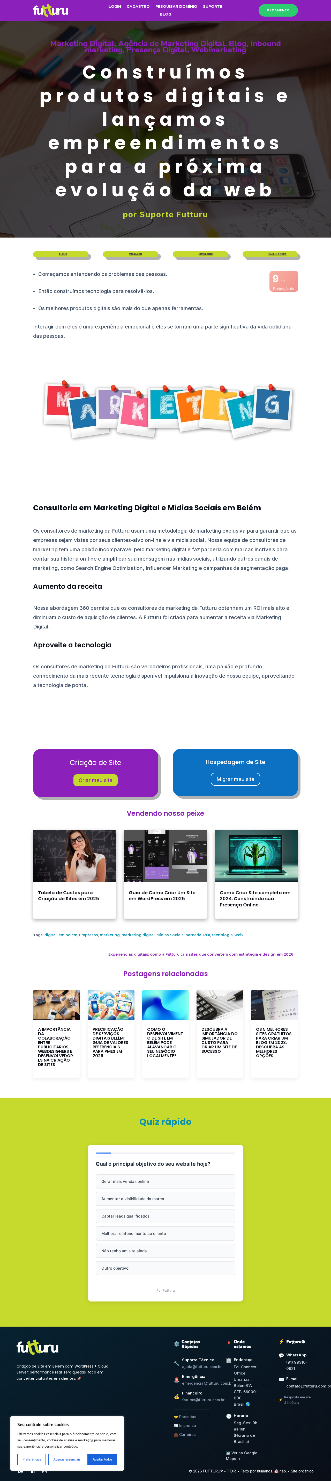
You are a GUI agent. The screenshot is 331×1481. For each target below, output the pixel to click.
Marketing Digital (82, 43)
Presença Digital (156, 50)
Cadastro (138, 7)
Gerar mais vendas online (125, 1181)
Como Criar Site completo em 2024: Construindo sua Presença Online (255, 898)
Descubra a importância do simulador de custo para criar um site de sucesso (219, 1040)
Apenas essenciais (66, 1459)
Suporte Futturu (174, 214)
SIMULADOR (206, 254)
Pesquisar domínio (176, 7)
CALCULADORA (277, 254)
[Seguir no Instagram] (44, 1471)
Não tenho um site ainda (124, 1250)
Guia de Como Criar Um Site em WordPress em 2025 (162, 895)
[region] (67, 1443)
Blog (165, 14)
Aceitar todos (102, 1459)
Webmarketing (218, 50)
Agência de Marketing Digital (171, 43)
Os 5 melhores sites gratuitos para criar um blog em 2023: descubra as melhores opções (274, 1042)
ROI (206, 935)
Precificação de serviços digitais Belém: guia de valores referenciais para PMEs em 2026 (110, 1042)
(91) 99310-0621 (296, 1365)
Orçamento (278, 10)
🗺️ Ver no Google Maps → (241, 1456)
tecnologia (222, 935)
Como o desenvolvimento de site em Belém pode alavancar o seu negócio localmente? (165, 1042)
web (239, 935)
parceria (193, 935)
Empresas (88, 935)
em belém (67, 935)
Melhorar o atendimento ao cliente (133, 1233)
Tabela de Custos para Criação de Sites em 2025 (68, 895)
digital (50, 935)
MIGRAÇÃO (135, 254)
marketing (110, 935)
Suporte (212, 7)
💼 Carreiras (185, 1434)
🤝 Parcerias (185, 1416)
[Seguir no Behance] (21, 1471)
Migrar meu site (235, 779)
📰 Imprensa (185, 1425)
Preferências (31, 1459)
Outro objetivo (115, 1268)
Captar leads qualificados (125, 1216)
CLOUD (63, 254)
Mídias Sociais (170, 935)
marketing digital (138, 935)
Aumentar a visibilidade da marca (132, 1198)
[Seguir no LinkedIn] (32, 1471)
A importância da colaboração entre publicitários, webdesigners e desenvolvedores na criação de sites (55, 1047)
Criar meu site (95, 780)
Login (115, 7)
